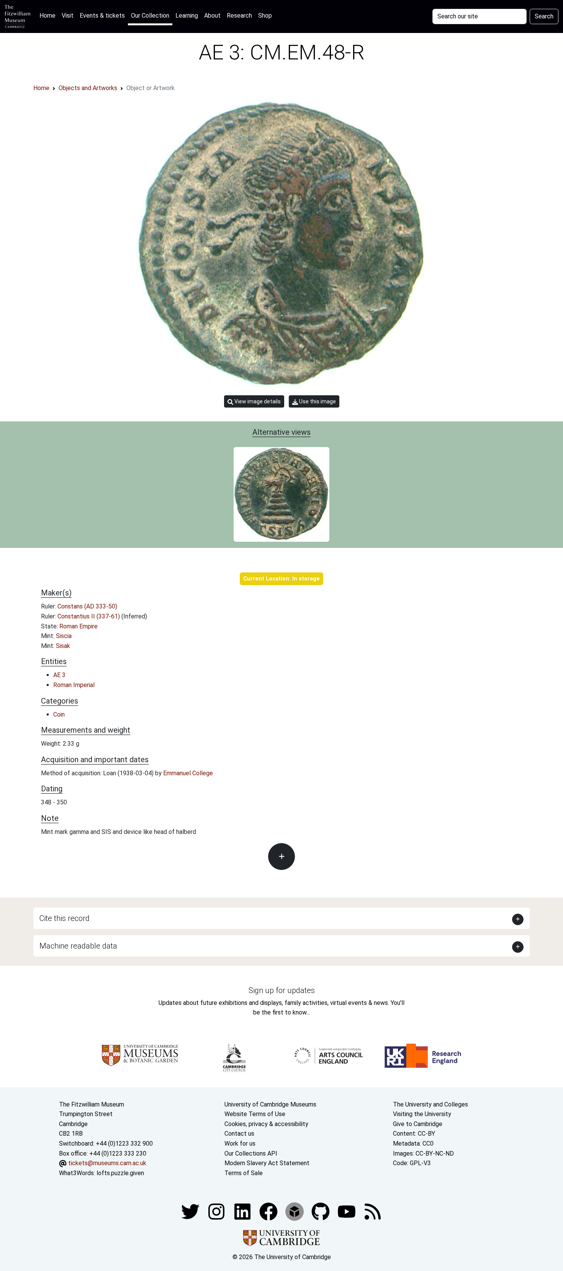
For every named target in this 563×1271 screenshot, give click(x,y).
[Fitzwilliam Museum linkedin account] (269, 1211)
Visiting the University (422, 1114)
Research (239, 15)
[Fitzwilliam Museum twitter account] (191, 1211)
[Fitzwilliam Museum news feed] (372, 1211)
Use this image (317, 401)
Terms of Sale (243, 1173)
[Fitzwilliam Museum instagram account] (217, 1211)
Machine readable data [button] (78, 945)
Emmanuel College (188, 773)
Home (49, 15)
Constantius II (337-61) (89, 616)
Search (544, 16)
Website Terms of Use (254, 1114)
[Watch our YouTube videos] (347, 1211)
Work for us (239, 1143)
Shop (265, 15)
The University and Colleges (430, 1104)
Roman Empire (78, 626)
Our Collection (150, 15)
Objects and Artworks (88, 88)
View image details (257, 401)
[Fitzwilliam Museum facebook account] (243, 1211)
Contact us (239, 1133)
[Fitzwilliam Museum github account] (321, 1211)
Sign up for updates (282, 990)
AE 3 (59, 675)
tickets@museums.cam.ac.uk (107, 1163)
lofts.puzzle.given (120, 1173)
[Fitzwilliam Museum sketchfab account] (295, 1211)
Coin (59, 714)
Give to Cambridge (417, 1124)
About (212, 15)
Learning (186, 15)
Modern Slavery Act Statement (266, 1163)
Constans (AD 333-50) (87, 606)
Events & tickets (102, 15)
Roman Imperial (74, 685)
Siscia (64, 636)
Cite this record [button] (64, 918)
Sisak (63, 645)
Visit (68, 15)
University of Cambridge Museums (270, 1104)
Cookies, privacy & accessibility (266, 1124)
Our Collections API (250, 1153)
